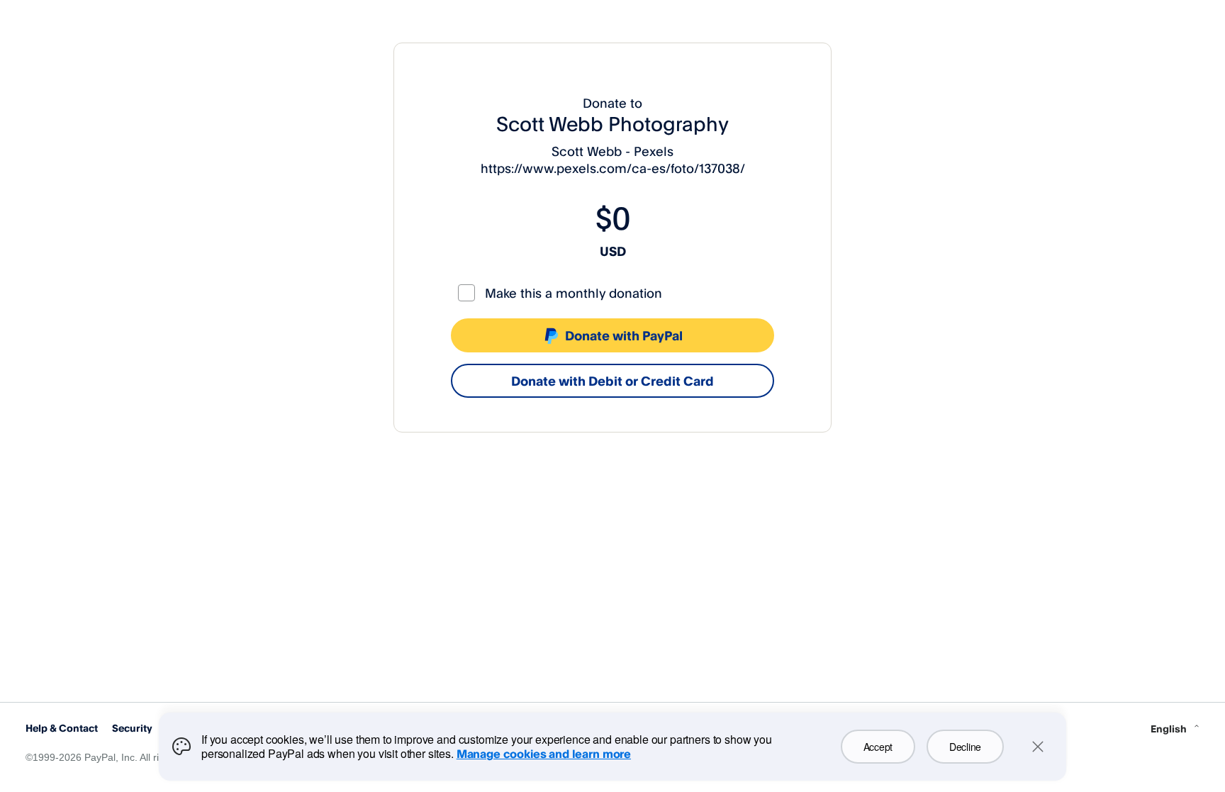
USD (613, 251)
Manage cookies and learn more (544, 754)
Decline (965, 747)
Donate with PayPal (624, 335)
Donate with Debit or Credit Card (612, 381)
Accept (878, 747)
